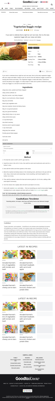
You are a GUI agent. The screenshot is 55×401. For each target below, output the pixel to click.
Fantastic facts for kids (15, 365)
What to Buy (40, 8)
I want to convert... (7, 146)
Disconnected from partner (39, 369)
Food (33, 8)
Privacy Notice (44, 210)
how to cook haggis (39, 190)
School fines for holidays (28, 12)
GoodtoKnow (19, 40)
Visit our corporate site (44, 396)
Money (52, 8)
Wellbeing (27, 8)
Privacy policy (48, 383)
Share (6, 71)
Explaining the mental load (39, 362)
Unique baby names (13, 12)
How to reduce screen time (15, 360)
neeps (16, 188)
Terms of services (21, 210)
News (6, 8)
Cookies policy (14, 385)
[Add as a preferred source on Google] (27, 390)
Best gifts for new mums (43, 12)
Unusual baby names (15, 363)
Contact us (27, 383)
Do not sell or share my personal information (32, 385)
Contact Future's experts (16, 383)
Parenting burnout (39, 359)
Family (11, 8)
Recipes (29, 24)
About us (5, 383)
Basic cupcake (27, 364)
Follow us (43, 71)
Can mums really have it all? (39, 366)
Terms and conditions (37, 383)
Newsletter (50, 71)
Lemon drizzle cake (27, 359)
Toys (47, 8)
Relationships (19, 8)
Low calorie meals (27, 366)
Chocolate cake (27, 362)
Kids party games (15, 368)
